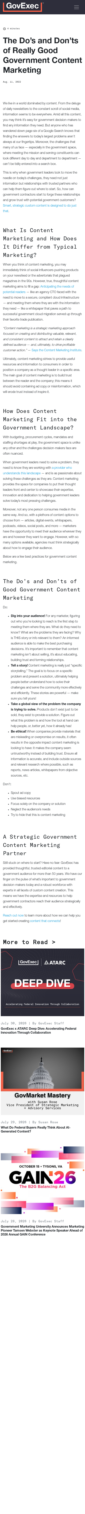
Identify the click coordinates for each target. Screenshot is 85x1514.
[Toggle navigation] (76, 7)
